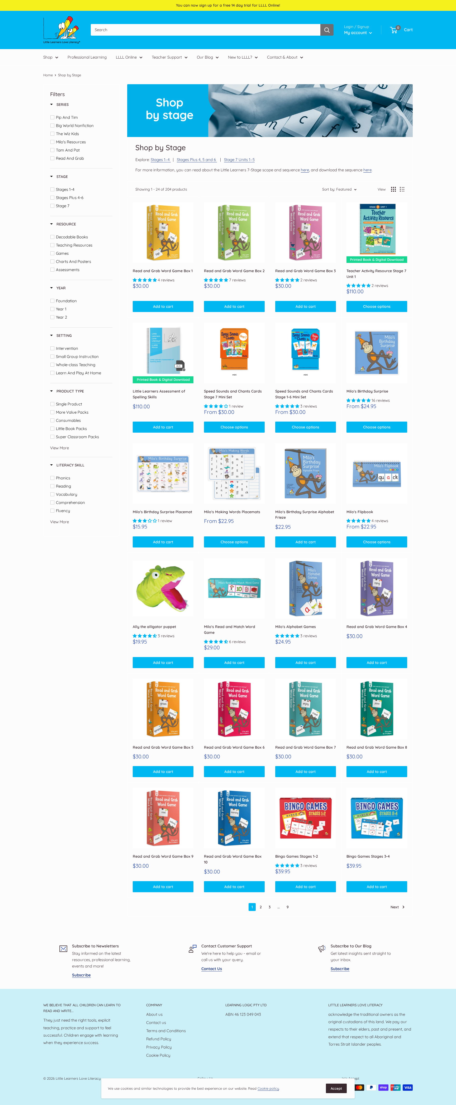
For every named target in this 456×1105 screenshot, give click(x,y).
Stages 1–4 (161, 159)
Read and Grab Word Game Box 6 (234, 747)
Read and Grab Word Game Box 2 (234, 270)
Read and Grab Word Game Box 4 (376, 626)
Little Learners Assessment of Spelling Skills (159, 394)
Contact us (156, 1022)
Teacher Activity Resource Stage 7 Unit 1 (376, 273)
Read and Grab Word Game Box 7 (305, 747)
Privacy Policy (159, 1047)
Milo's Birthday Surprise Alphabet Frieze (304, 514)
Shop (48, 57)
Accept (336, 1088)
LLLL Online (126, 57)
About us (154, 1014)
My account (356, 32)
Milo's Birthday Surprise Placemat (162, 511)
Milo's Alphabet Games (295, 626)
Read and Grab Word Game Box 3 (305, 270)
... (278, 907)
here (305, 169)
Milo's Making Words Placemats (232, 511)
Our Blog (205, 57)
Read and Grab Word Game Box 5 (163, 747)
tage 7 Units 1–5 (239, 159)
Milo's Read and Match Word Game (229, 629)
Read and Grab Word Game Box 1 (163, 270)
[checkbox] (82, 117)
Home (48, 75)
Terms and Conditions (166, 1030)
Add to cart (163, 306)
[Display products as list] (402, 189)
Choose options (377, 306)
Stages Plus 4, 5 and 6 (197, 159)
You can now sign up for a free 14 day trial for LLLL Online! (228, 5)
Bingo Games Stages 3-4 (368, 856)
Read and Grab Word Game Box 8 (376, 747)
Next (395, 907)
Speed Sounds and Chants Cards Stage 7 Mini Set (233, 394)
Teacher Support (167, 57)
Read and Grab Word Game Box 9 (163, 856)
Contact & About (282, 57)
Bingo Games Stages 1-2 (296, 856)
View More (59, 447)
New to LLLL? (240, 57)
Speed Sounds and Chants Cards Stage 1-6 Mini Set (304, 394)
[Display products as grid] (393, 189)
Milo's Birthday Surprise (367, 391)
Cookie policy (268, 1088)
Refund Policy (158, 1038)
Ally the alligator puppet (154, 626)
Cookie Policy (158, 1055)
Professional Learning (87, 57)
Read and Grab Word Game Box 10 (233, 859)
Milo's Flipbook (359, 511)
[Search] (327, 30)
